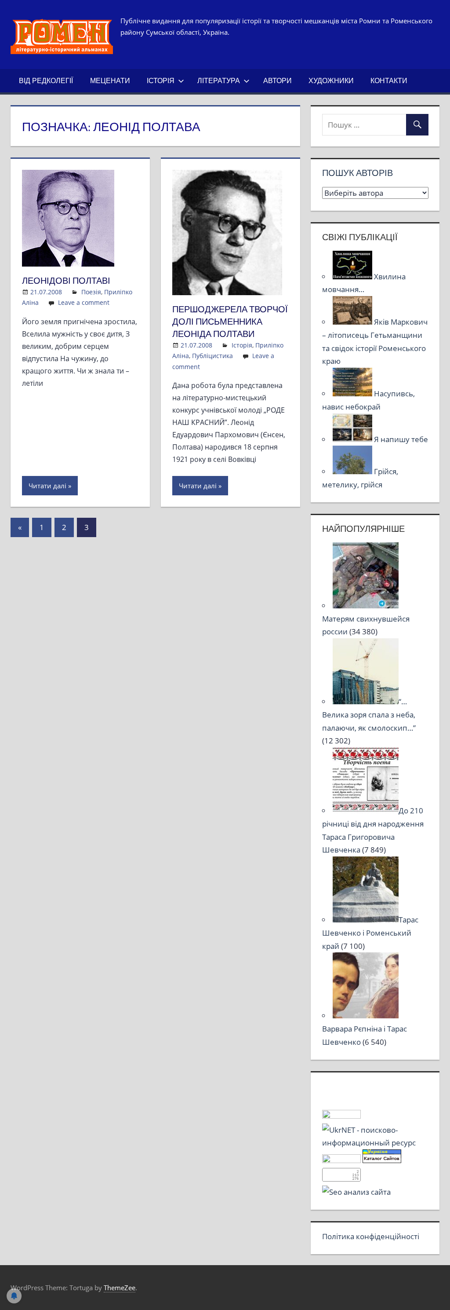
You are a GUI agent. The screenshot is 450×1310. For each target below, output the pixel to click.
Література (218, 80)
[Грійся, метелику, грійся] (353, 471)
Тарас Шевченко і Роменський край (370, 933)
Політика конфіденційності (370, 1236)
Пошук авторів (357, 172)
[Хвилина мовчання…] (353, 276)
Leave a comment (83, 302)
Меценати (110, 80)
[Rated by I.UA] (341, 1116)
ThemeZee (119, 1287)
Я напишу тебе (401, 439)
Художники (331, 80)
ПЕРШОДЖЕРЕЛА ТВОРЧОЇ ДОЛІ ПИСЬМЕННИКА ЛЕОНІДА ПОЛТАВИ (230, 321)
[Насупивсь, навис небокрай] (353, 393)
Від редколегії (46, 80)
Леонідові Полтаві (66, 280)
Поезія (91, 292)
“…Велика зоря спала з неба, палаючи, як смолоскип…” (369, 714)
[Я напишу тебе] (353, 439)
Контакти (388, 80)
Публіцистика (212, 355)
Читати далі (47, 485)
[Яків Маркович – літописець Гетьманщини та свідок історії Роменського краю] (353, 322)
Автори (277, 80)
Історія (160, 80)
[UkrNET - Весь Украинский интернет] (375, 1143)
